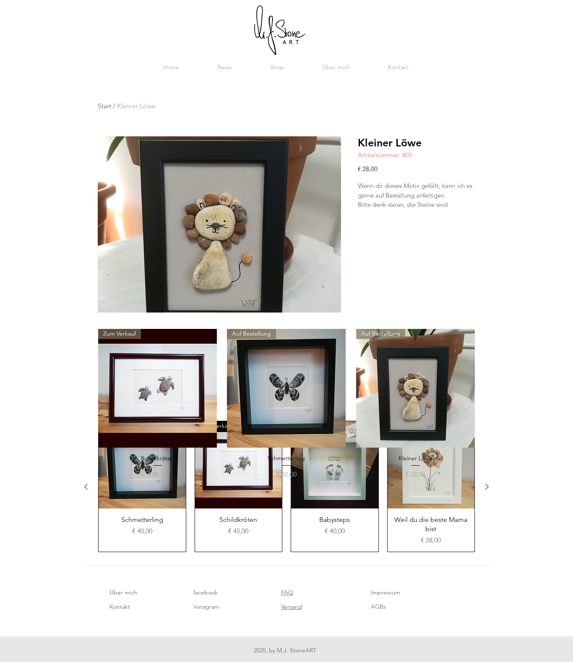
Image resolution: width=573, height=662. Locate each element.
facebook (205, 592)
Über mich (123, 592)
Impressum (385, 592)
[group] (286, 404)
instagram (206, 606)
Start (104, 106)
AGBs (378, 606)
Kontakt (119, 606)
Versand (291, 606)
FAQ (287, 592)
